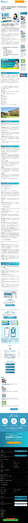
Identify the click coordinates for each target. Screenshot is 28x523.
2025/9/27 (5, 10)
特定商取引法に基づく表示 (3, 510)
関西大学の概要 (5, 49)
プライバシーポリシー (3, 509)
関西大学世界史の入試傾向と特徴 (7, 52)
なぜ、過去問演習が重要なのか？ (7, 50)
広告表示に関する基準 (3, 511)
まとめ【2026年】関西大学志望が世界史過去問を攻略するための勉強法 (10, 55)
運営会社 (1, 508)
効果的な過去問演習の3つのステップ (8, 53)
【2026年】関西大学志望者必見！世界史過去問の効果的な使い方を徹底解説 (10, 48)
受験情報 (2, 10)
